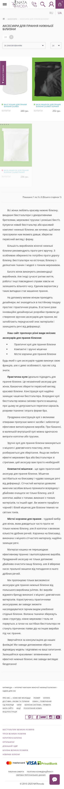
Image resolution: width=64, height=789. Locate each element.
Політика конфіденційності (40, 771)
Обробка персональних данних (31, 775)
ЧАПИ (19, 704)
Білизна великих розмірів (15, 750)
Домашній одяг (10, 746)
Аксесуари (12, 19)
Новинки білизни (11, 754)
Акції (18, 708)
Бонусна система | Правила (38, 704)
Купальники (8, 742)
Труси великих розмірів (14, 733)
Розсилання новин (33, 708)
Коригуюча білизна (12, 738)
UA (60, 13)
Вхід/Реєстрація (10, 711)
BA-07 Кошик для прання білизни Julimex (15, 105)
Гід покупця (8, 704)
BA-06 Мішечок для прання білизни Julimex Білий (16, 171)
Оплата (46, 698)
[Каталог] (4, 4)
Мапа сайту (8, 708)
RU (51, 13)
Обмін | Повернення (41, 701)
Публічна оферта (16, 771)
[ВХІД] (51, 4)
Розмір (37, 698)
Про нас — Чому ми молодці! (17, 698)
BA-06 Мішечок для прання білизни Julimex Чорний (48, 105)
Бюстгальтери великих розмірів (18, 729)
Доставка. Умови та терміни (16, 701)
